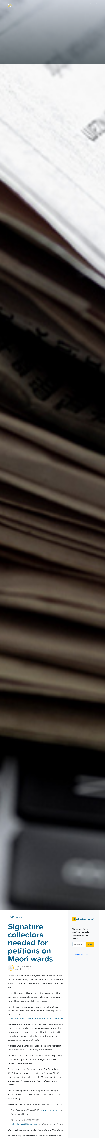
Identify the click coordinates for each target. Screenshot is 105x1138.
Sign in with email (75, 918)
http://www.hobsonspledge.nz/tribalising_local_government (36, 1018)
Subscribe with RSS (80, 954)
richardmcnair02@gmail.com (24, 1123)
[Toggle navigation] (93, 5)
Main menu (16, 917)
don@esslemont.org (49, 1110)
